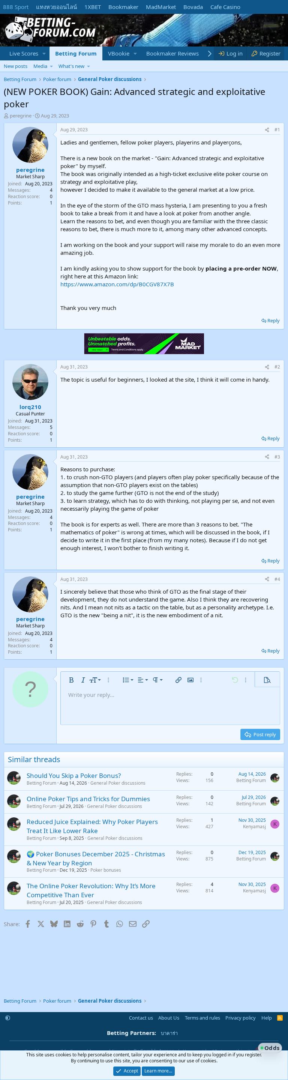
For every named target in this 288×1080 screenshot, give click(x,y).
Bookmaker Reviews (172, 53)
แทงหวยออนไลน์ (56, 7)
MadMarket (161, 7)
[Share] (267, 130)
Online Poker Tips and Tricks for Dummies (88, 798)
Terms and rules (202, 1017)
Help (266, 1017)
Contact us (141, 1017)
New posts (15, 66)
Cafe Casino (225, 7)
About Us (168, 1017)
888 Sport (15, 7)
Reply (273, 320)
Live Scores (23, 53)
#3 (277, 457)
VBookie (118, 53)
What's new (71, 66)
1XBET (92, 7)
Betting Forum (76, 53)
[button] (44, 53)
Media (40, 66)
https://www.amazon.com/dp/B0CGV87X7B (117, 284)
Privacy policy (240, 1017)
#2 (277, 367)
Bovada (193, 7)
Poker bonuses (105, 870)
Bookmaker (123, 7)
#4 (277, 579)
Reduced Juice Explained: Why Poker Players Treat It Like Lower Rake (92, 826)
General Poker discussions (118, 783)
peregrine (21, 115)
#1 (277, 129)
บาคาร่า (169, 1033)
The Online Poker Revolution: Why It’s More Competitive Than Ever (91, 890)
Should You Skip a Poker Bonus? (74, 775)
